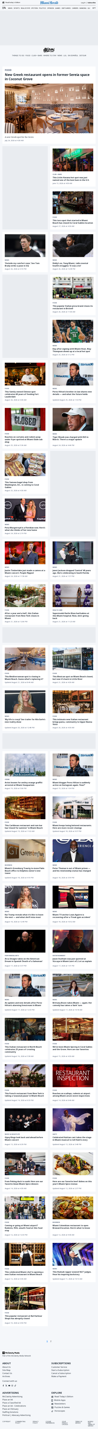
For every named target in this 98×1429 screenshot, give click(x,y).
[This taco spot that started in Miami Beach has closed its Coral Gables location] (73, 202)
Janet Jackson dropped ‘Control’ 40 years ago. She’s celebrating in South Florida (72, 571)
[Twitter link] (6, 1386)
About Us (6, 1367)
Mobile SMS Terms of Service (91, 1424)
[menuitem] (4, 8)
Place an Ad (7, 1400)
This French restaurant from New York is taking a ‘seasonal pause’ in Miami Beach (24, 1094)
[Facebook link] (3, 1386)
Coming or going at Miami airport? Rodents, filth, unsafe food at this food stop (23, 1228)
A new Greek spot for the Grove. (19, 137)
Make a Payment (58, 1376)
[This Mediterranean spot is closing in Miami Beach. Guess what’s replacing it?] (25, 659)
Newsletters (60, 1404)
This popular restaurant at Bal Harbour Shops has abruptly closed (23, 1317)
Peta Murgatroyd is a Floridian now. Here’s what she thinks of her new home (25, 528)
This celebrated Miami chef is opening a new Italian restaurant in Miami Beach (24, 1273)
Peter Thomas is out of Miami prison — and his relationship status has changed (72, 869)
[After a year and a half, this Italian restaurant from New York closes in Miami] (25, 595)
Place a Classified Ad (11, 1403)
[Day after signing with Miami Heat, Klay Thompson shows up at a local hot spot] (73, 331)
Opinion (50, 8)
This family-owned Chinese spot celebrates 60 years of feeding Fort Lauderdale (22, 394)
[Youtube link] (9, 1386)
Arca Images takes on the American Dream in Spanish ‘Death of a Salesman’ (24, 960)
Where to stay (49, 55)
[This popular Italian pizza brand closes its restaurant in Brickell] (73, 288)
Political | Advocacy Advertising (16, 1415)
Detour (82, 55)
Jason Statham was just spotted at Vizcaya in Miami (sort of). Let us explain (72, 960)
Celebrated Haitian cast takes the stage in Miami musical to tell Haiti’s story (72, 1138)
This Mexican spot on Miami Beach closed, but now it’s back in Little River (73, 677)
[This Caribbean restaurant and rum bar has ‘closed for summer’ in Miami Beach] (25, 807)
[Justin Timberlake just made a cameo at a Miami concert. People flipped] (25, 552)
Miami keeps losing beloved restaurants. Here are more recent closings (72, 826)
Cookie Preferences (50, 1422)
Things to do (18, 55)
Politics (42, 8)
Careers (75, 8)
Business (8, 865)
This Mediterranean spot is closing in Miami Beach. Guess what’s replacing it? (24, 677)
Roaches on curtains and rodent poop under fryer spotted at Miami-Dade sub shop (24, 439)
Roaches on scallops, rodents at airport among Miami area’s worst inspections (71, 1094)
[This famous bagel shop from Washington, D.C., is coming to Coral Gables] (25, 464)
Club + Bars (37, 55)
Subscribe (92, 2)
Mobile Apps (59, 1400)
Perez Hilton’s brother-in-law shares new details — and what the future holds (72, 393)
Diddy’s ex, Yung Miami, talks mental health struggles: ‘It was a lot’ (70, 264)
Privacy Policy (35, 1422)
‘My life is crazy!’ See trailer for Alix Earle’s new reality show (25, 720)
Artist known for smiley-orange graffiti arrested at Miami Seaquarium (23, 783)
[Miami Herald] (49, 2)
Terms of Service (78, 1422)
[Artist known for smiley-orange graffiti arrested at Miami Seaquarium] (25, 765)
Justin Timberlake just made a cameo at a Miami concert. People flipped (25, 571)
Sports (17, 8)
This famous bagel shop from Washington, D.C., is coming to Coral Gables (22, 485)
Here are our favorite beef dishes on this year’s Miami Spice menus (72, 1182)
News (10, 8)
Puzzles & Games (62, 1407)
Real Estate (25, 8)
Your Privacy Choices (65, 1423)
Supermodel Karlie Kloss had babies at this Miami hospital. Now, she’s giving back (71, 616)
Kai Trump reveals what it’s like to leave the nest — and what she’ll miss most (24, 916)
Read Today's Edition (63, 1397)
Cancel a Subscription (61, 1373)
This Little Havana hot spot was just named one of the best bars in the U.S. (71, 178)
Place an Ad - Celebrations (14, 1406)
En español (73, 55)
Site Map (6, 1370)
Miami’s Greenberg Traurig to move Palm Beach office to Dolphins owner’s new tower (24, 871)
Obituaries (66, 8)
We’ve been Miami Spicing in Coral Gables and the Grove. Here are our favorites (72, 1048)
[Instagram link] (12, 1386)
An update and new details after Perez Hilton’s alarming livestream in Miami (23, 1004)
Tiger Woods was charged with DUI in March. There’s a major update (70, 438)
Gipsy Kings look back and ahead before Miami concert (24, 1138)
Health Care (57, 610)
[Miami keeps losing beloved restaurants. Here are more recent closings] (73, 807)
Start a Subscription (60, 1370)
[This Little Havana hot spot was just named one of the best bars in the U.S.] (73, 160)
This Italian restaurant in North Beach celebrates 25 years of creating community (23, 1049)
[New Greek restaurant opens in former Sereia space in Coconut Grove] (49, 108)
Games (57, 8)
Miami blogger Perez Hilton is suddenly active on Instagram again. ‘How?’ (71, 783)
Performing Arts (12, 955)
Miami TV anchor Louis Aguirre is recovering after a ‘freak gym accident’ (71, 916)
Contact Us (7, 1373)
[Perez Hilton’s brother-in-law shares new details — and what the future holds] (73, 374)
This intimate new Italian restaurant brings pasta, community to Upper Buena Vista (72, 722)
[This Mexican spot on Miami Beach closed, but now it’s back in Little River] (73, 659)
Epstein (34, 8)
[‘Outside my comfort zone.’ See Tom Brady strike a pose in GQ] (25, 245)
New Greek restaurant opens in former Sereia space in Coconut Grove (47, 76)
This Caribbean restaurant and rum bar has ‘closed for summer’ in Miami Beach (24, 826)
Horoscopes (59, 1411)
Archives (6, 1376)
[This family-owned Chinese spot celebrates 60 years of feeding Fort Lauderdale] (25, 374)
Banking (83, 8)
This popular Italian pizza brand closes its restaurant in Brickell (73, 307)
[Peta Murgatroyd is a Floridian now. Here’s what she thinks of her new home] (25, 510)
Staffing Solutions (10, 1412)
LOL (65, 55)
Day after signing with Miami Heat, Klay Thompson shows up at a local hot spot (72, 350)
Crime (7, 779)
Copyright (6, 1422)
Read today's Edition (12, 2)
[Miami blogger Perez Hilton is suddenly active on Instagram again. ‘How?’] (73, 765)
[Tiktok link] (15, 1386)
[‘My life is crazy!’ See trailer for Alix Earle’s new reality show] (25, 701)
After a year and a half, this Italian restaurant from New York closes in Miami (22, 616)
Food (27, 55)
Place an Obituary (10, 1409)
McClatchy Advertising (12, 1396)
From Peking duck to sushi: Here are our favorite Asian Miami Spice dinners (24, 1182)
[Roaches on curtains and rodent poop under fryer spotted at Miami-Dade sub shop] (25, 419)
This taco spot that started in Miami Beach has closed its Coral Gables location (73, 221)
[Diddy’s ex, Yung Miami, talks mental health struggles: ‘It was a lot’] (73, 245)
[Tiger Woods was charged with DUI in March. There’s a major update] (73, 419)
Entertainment (59, 955)
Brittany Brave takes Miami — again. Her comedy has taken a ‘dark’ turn (72, 1004)
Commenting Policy (20, 1422)
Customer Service (59, 1367)
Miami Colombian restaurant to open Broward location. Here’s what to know (71, 1226)
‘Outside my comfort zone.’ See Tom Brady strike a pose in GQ (22, 264)
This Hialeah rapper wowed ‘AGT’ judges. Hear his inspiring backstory (72, 1273)
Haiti (55, 1134)
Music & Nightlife (12, 1134)
